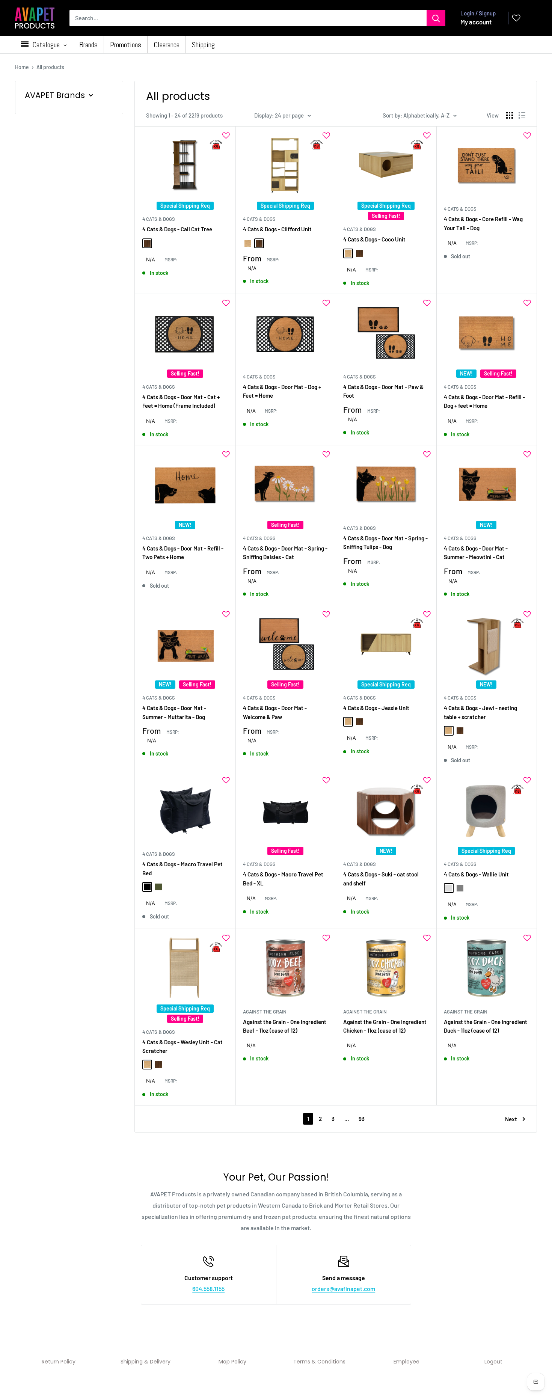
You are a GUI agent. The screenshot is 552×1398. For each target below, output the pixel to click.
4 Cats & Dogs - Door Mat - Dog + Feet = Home (282, 391)
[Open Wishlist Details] (516, 18)
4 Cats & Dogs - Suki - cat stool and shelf (381, 878)
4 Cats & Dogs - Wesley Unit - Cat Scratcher (182, 1046)
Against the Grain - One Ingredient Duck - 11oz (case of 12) (485, 1026)
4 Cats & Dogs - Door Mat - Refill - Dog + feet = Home (484, 401)
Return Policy (58, 1361)
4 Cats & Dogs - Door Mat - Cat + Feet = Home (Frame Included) (181, 401)
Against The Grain (265, 1012)
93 (362, 1118)
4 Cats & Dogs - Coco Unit (374, 239)
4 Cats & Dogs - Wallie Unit (476, 874)
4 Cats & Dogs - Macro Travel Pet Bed (182, 868)
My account (476, 22)
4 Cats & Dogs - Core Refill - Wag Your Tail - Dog (483, 223)
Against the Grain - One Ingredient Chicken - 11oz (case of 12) (385, 1026)
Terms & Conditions (319, 1361)
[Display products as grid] (509, 115)
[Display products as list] (522, 115)
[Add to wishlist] (226, 135)
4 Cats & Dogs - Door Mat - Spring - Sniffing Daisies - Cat (285, 552)
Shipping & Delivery (145, 1361)
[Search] (436, 18)
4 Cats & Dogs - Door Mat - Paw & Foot (383, 391)
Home (22, 67)
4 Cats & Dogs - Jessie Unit (376, 707)
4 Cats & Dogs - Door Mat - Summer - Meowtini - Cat (476, 552)
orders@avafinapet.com (343, 1288)
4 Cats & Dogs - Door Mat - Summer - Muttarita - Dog (174, 712)
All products (50, 67)
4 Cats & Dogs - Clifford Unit (277, 229)
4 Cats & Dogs (158, 219)
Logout (493, 1361)
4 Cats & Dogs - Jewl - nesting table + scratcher (480, 712)
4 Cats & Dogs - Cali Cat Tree (177, 229)
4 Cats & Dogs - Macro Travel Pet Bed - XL (283, 878)
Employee (406, 1361)
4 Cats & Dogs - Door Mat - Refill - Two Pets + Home (182, 552)
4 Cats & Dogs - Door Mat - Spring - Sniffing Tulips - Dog (385, 542)
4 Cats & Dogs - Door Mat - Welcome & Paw (275, 712)
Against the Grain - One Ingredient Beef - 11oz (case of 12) (284, 1026)
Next (511, 1119)
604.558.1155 (208, 1288)
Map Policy (232, 1361)
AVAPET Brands (55, 95)
